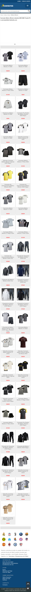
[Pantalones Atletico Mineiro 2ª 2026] (8, 104)
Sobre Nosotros (7, 577)
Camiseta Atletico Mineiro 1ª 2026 (8, 66)
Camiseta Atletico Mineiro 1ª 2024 (8, 208)
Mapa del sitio (6, 578)
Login (19, 1)
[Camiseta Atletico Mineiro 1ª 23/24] (23, 318)
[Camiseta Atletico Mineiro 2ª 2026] (23, 56)
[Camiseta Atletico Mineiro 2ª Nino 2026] (8, 80)
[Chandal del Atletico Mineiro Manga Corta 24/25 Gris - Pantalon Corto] (8, 318)
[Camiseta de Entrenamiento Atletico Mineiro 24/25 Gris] (8, 247)
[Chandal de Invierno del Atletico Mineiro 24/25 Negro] (23, 294)
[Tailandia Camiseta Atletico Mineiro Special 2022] (23, 485)
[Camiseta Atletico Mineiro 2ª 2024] (23, 199)
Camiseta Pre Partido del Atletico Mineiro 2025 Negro (23, 424)
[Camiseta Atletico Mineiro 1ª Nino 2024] (23, 223)
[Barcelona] (26, 534)
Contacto (5, 584)
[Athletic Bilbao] (21, 545)
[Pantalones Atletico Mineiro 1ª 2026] (23, 80)
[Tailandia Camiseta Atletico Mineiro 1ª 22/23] (23, 461)
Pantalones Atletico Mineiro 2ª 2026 (8, 113)
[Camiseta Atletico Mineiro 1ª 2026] (8, 56)
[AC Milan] (9, 545)
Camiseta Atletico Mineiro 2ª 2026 (23, 66)
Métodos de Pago (7, 571)
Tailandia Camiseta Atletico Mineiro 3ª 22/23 (8, 519)
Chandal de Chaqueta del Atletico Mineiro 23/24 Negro (8, 448)
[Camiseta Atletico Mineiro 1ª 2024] (8, 199)
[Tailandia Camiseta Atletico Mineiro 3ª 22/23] (8, 508)
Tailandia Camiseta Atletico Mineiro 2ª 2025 (23, 138)
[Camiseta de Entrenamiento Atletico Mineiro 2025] (8, 175)
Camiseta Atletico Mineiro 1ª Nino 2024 (23, 232)
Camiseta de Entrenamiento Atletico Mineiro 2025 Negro (23, 186)
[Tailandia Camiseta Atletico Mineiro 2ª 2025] (23, 127)
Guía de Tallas (6, 572)
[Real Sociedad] (15, 540)
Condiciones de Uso (8, 564)
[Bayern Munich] (21, 540)
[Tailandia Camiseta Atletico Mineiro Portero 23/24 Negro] (8, 389)
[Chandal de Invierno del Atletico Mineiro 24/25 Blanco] (8, 294)
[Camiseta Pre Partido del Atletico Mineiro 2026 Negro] (23, 104)
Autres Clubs (7, 15)
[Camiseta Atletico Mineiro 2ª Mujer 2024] (8, 223)
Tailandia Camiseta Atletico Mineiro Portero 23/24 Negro (8, 400)
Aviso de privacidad (8, 562)
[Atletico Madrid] (26, 540)
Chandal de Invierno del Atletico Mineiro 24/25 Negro (23, 305)
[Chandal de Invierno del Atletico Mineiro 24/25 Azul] (23, 270)
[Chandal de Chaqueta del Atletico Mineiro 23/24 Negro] (8, 437)
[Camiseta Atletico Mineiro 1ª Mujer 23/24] (23, 389)
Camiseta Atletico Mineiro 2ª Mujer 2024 (8, 232)
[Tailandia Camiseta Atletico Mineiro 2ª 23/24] (8, 342)
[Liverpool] (9, 534)
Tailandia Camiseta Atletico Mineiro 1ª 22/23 (23, 471)
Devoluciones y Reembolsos (10, 563)
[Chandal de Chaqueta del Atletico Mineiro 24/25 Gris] (23, 247)
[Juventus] (15, 534)
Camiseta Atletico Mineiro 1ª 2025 (8, 137)
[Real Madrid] (3, 534)
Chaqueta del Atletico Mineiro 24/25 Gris (8, 280)
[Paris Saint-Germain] (21, 534)
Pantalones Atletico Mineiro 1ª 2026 (23, 89)
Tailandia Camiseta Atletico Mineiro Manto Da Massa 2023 (23, 352)
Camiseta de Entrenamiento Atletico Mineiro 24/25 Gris (8, 257)
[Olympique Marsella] (9, 540)
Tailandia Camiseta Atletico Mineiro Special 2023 (8, 376)
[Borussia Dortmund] (3, 540)
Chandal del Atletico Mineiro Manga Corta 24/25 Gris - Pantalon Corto (8, 329)
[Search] (29, 11)
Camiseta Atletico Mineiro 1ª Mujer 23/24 (23, 399)
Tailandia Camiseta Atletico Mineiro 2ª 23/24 (8, 352)
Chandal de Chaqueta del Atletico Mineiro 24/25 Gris (23, 257)
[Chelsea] (15, 545)
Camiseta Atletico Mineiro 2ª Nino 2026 (8, 89)
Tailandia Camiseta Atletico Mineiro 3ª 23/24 (23, 376)
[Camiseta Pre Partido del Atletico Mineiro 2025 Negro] (23, 413)
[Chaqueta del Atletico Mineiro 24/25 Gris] (8, 270)
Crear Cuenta (26, 1)
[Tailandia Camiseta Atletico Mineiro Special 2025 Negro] (8, 151)
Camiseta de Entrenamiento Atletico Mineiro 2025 (8, 186)
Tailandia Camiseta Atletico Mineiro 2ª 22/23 (8, 495)
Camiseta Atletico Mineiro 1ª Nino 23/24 (8, 423)
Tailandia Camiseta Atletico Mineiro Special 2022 (23, 495)
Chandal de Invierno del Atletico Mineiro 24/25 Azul (23, 281)
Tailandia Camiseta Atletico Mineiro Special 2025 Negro (8, 162)
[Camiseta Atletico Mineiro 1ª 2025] (8, 127)
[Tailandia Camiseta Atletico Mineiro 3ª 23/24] (23, 366)
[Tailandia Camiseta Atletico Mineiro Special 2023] (8, 366)
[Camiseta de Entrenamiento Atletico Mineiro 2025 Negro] (23, 175)
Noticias (5, 580)
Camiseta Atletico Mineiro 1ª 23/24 (23, 328)
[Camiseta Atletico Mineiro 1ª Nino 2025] (23, 151)
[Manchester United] (3, 545)
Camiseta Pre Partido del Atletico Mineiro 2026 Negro (23, 114)
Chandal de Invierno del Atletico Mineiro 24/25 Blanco (7, 305)
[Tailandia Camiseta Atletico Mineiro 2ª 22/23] (8, 485)
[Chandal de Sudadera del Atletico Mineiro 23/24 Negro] (8, 461)
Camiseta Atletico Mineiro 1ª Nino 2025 (23, 161)
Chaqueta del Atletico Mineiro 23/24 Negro (23, 447)
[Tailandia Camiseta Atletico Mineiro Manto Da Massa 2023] (23, 342)
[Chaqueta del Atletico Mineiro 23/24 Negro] (23, 437)
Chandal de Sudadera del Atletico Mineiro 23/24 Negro (8, 471)
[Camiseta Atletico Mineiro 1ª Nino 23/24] (8, 413)
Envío (4, 569)
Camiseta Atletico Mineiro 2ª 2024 (23, 208)
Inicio (2, 15)
